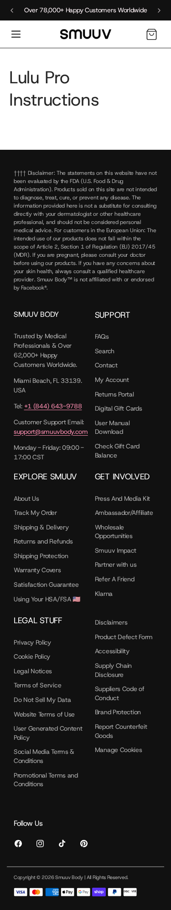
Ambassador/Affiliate (124, 512)
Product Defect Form (124, 637)
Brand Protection (118, 712)
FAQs (102, 336)
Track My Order (35, 512)
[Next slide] (159, 10)
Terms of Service (37, 685)
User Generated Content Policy (48, 733)
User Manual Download (112, 427)
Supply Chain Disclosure (113, 670)
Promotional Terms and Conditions (46, 779)
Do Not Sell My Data (42, 700)
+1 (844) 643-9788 (53, 406)
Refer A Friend (115, 579)
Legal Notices (33, 671)
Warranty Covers (37, 570)
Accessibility (112, 651)
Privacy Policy (32, 642)
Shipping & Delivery (41, 527)
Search (104, 351)
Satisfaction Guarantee (46, 584)
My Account (112, 380)
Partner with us (116, 564)
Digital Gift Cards (118, 408)
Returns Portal (114, 394)
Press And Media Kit (122, 498)
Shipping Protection (41, 556)
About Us (26, 498)
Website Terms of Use (44, 714)
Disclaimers (111, 622)
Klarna (104, 594)
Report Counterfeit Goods (121, 731)
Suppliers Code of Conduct (120, 693)
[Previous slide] (12, 10)
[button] (16, 34)
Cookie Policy (32, 656)
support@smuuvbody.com (51, 431)
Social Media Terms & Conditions (44, 756)
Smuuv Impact (115, 550)
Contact (106, 365)
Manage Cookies (118, 750)
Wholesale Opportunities (114, 531)
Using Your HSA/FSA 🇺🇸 (47, 599)
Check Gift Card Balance (117, 450)
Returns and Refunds (43, 541)
